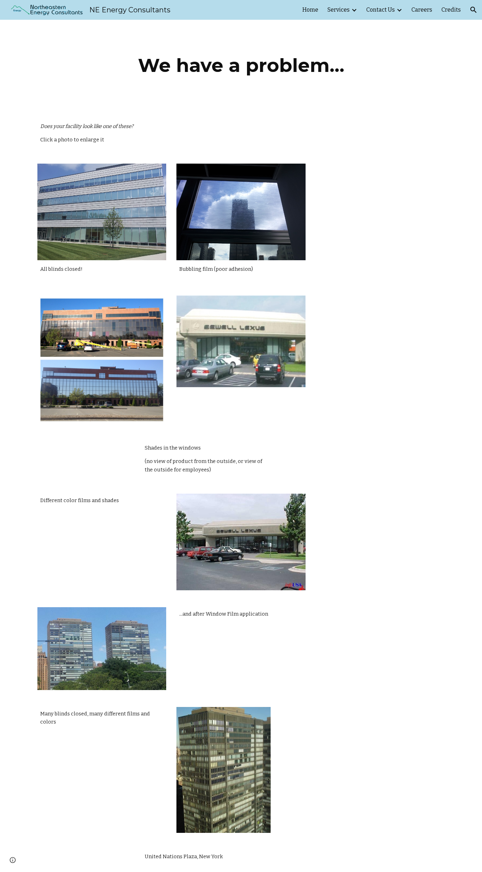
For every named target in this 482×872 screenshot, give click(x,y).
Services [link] (338, 9)
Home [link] (310, 9)
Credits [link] (451, 9)
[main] (241, 65)
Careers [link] (421, 9)
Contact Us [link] (380, 9)
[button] (473, 9)
